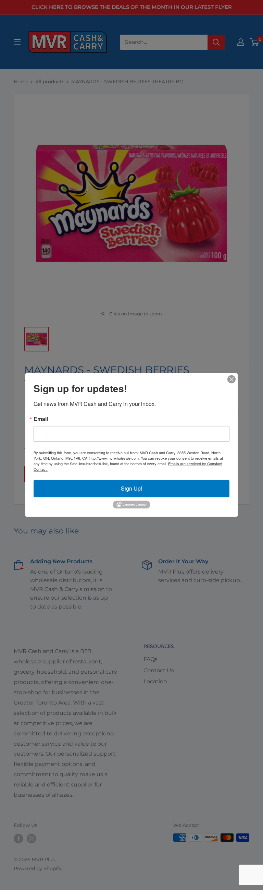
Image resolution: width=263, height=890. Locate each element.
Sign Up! (131, 488)
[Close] (231, 379)
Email (41, 419)
